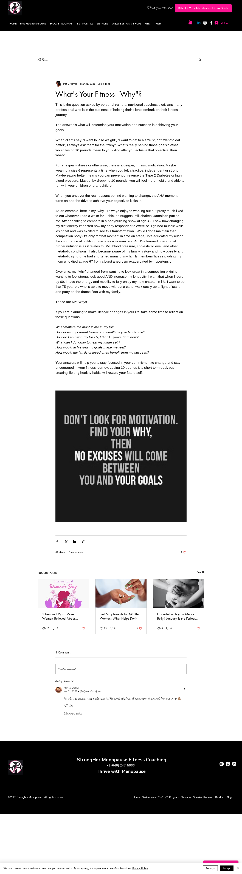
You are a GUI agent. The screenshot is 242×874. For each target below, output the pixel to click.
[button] (190, 22)
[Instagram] (205, 23)
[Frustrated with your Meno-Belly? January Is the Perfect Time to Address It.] (178, 593)
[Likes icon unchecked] (66, 705)
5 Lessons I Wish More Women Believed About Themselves (58, 616)
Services (186, 797)
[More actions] (184, 84)
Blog (229, 797)
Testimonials (149, 797)
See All (200, 572)
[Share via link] (83, 541)
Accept (226, 868)
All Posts (43, 59)
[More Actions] (184, 690)
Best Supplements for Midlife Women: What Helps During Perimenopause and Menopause (119, 616)
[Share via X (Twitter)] (65, 541)
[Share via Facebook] (57, 541)
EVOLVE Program (168, 797)
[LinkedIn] (234, 764)
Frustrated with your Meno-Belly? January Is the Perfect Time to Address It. (176, 616)
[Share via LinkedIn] (74, 541)
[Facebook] (211, 23)
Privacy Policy (140, 868)
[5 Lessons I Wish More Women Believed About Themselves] (63, 593)
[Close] (238, 868)
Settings (210, 868)
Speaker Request (203, 797)
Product (220, 797)
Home (137, 797)
